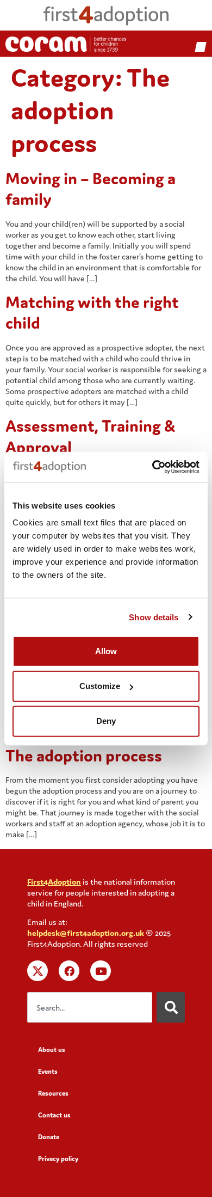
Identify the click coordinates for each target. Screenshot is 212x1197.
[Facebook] (69, 970)
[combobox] (89, 1007)
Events (48, 1071)
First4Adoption (54, 881)
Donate (48, 1137)
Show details (153, 616)
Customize (99, 686)
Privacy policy (58, 1158)
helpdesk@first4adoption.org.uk (85, 933)
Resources (53, 1093)
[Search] (171, 1007)
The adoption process (83, 755)
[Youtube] (100, 970)
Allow (106, 651)
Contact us (54, 1115)
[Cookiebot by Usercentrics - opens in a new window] (152, 467)
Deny (106, 721)
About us (51, 1049)
